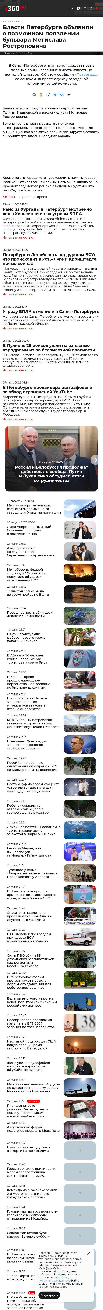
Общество (9, 53)
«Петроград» (86, 74)
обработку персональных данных (53, 1279)
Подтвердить (49, 1295)
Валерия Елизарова (30, 197)
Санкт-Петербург (24, 53)
